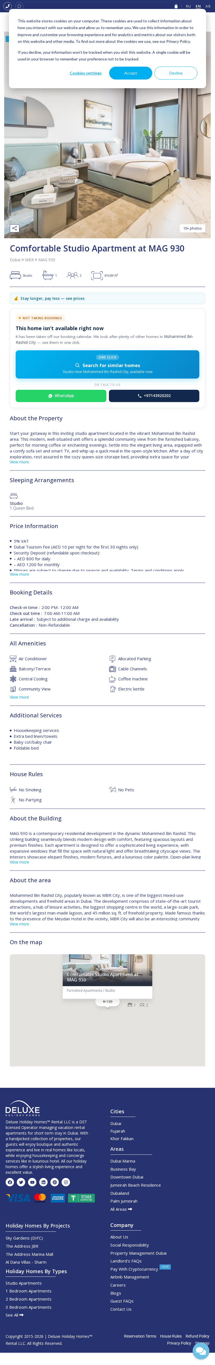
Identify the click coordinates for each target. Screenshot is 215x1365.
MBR (29, 259)
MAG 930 (46, 259)
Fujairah (117, 1131)
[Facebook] (10, 1182)
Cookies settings (86, 73)
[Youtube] (32, 1182)
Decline (176, 73)
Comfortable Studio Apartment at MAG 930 (103, 977)
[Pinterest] (54, 1182)
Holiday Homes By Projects (38, 1225)
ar (208, 6)
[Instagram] (66, 1182)
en (198, 6)
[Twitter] (21, 1182)
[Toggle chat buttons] (201, 1351)
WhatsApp (64, 395)
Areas (117, 1148)
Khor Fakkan (122, 1138)
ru (188, 6)
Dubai (15, 259)
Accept (130, 73)
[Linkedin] (43, 1182)
